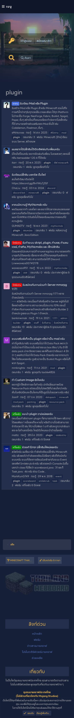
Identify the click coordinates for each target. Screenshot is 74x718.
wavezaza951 (20, 268)
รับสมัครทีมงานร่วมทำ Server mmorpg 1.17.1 (39, 287)
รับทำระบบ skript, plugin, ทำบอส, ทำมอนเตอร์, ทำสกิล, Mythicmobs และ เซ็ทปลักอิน (40, 245)
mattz (15, 435)
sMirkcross (18, 133)
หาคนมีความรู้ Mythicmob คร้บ (29, 205)
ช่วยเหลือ (37, 658)
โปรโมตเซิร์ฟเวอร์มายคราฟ (37, 652)
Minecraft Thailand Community (21, 560)
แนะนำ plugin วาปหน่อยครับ (33, 414)
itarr (14, 163)
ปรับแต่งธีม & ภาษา (51, 560)
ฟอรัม (37, 639)
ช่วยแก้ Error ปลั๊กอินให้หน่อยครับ (35, 447)
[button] (37, 6)
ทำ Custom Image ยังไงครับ (28, 380)
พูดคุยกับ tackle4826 (43, 372)
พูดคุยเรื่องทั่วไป (41, 167)
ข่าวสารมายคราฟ (37, 646)
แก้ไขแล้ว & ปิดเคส (41, 440)
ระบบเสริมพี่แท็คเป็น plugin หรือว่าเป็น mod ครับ (38, 339)
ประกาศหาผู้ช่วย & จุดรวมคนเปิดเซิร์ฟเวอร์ (39, 329)
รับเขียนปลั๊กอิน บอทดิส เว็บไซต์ (29, 175)
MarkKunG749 (20, 476)
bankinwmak (19, 318)
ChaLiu (16, 188)
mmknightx (18, 368)
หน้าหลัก (37, 633)
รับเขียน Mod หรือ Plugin (30, 103)
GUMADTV (18, 226)
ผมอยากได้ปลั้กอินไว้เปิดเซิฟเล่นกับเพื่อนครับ (36, 149)
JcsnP (15, 397)
